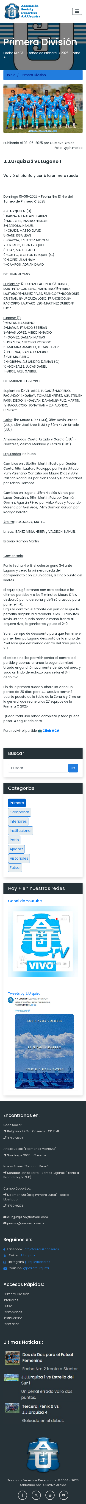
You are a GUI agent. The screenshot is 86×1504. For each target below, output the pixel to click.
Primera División (16, 1294)
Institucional (20, 830)
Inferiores (18, 821)
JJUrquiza (27, 1255)
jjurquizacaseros (37, 1262)
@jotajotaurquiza (36, 1268)
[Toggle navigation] (77, 11)
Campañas (20, 812)
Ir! (73, 768)
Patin (14, 840)
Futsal (15, 867)
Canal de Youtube (25, 901)
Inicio (11, 75)
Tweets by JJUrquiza (24, 993)
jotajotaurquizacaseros (41, 1249)
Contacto (11, 1324)
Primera (17, 803)
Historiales (19, 858)
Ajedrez (16, 849)
